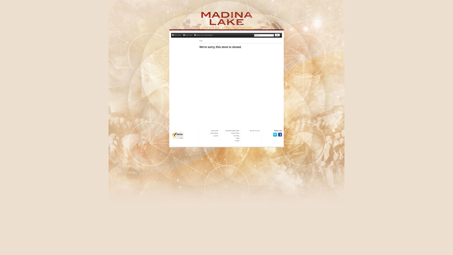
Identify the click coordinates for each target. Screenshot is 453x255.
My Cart (252, 130)
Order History (214, 133)
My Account (188, 35)
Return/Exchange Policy (232, 130)
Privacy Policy (235, 133)
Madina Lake (278, 130)
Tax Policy (236, 135)
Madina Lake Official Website (204, 35)
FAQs (237, 138)
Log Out (216, 135)
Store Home (177, 35)
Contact (237, 140)
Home (201, 41)
